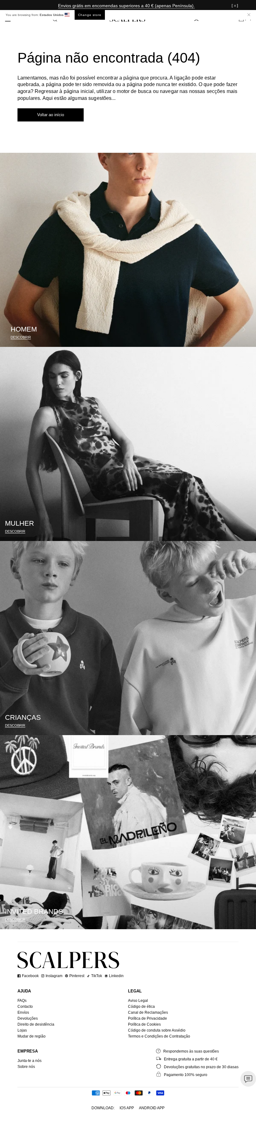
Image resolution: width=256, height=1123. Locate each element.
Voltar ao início (50, 114)
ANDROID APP (152, 1108)
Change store (89, 15)
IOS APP (127, 1108)
